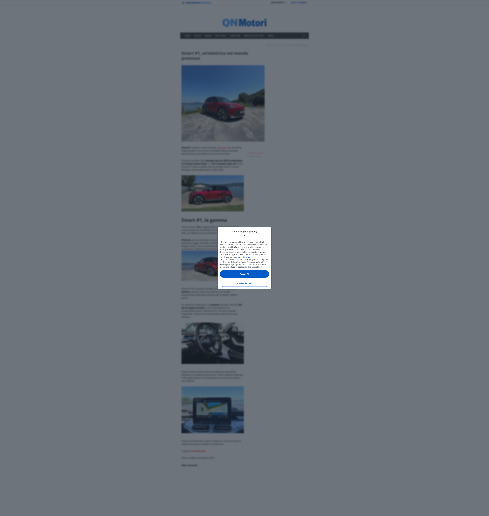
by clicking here (245, 257)
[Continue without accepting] (244, 236)
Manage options (244, 283)
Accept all (244, 274)
